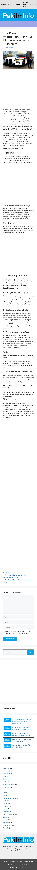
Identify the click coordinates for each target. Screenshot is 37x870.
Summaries (6, 822)
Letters (5, 803)
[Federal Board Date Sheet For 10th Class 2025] (7, 740)
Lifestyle (5, 806)
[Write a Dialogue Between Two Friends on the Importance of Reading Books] (7, 720)
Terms (10, 864)
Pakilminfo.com (21, 868)
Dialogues (6, 776)
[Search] (30, 652)
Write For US (25, 4)
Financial (6, 787)
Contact (18, 4)
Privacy (33, 4)
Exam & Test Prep (8, 784)
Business (6, 768)
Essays (5, 782)
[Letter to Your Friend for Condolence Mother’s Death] (7, 734)
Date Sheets (7, 773)
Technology (6, 825)
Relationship (7, 811)
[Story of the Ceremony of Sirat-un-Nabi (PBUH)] (7, 746)
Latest (7, 572)
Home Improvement (9, 798)
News (5, 809)
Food (4, 790)
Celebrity (6, 771)
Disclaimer (25, 864)
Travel (5, 828)
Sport (5, 817)
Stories (5, 820)
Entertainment (7, 779)
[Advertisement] (18, 89)
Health (5, 795)
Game (5, 792)
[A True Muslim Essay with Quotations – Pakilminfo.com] (7, 728)
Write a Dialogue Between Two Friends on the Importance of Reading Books (22, 721)
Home (3, 4)
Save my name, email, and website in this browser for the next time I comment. (18, 632)
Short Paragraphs (8, 814)
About (10, 4)
